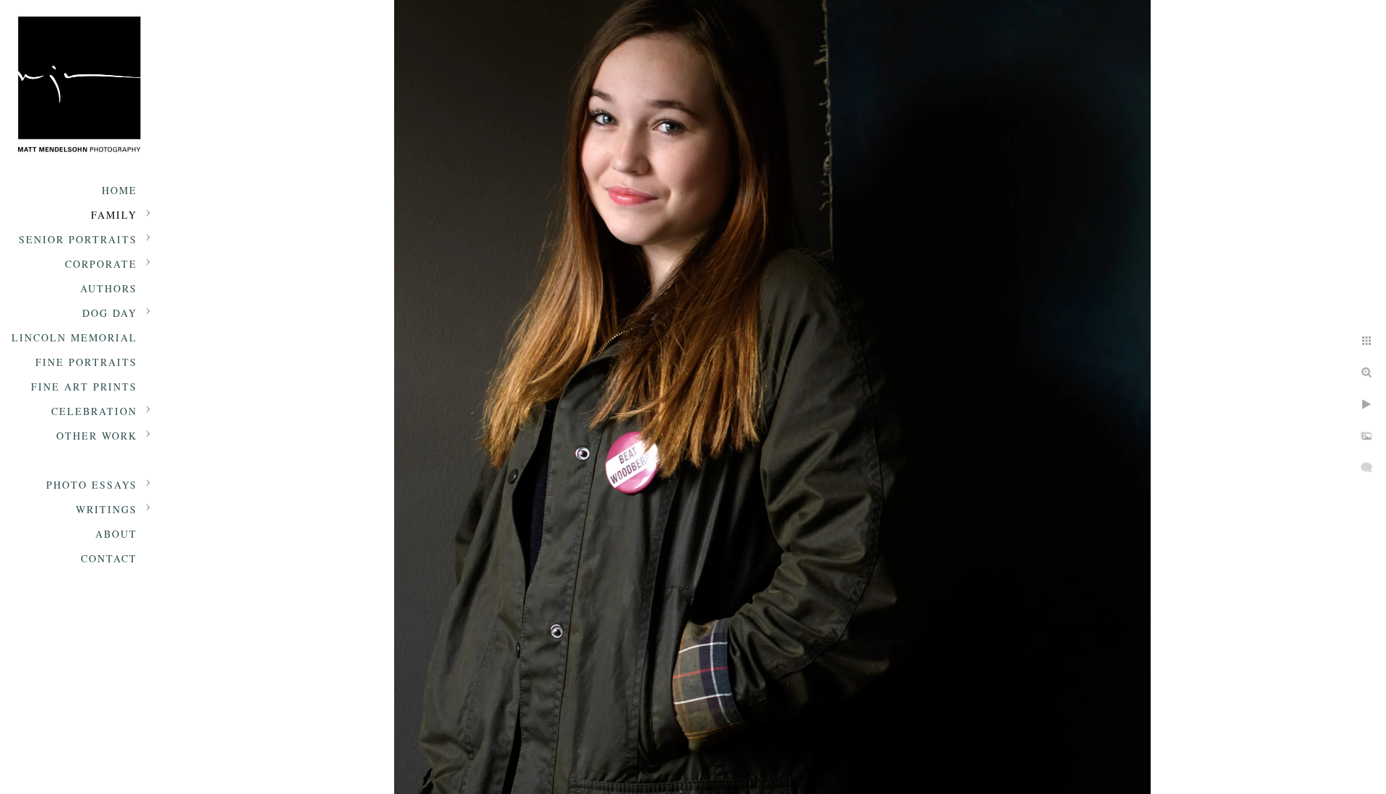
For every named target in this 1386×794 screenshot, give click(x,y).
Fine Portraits (86, 362)
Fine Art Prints (84, 386)
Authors (108, 288)
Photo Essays (91, 485)
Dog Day (109, 313)
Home (119, 190)
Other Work (96, 435)
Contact (109, 558)
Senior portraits (78, 239)
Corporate (101, 264)
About (116, 534)
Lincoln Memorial (74, 337)
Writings (106, 509)
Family (114, 215)
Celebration (94, 411)
